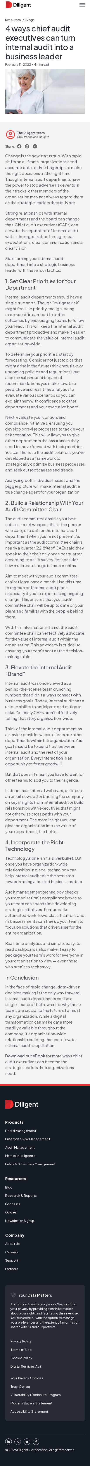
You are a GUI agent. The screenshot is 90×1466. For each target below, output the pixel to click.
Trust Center (20, 1386)
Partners (11, 1269)
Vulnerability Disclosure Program (35, 1395)
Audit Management (20, 1147)
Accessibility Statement (29, 1411)
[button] (82, 4)
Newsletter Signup (19, 1220)
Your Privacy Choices (26, 1378)
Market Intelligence (20, 1155)
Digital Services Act (25, 1366)
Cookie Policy (21, 1358)
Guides (11, 1212)
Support (11, 1260)
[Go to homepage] (21, 1104)
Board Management (20, 1130)
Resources (13, 20)
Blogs (30, 20)
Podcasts (12, 1204)
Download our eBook (25, 1055)
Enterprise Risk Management (27, 1139)
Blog (9, 1187)
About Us (12, 1243)
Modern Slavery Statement (31, 1403)
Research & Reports (21, 1195)
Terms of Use (21, 1349)
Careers (11, 1252)
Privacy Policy (21, 1341)
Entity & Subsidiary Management (30, 1164)
